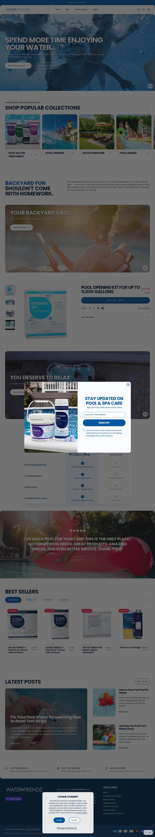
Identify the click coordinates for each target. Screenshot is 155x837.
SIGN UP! (104, 423)
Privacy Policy (81, 812)
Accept (59, 820)
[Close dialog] (128, 384)
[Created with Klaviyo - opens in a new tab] (77, 454)
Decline (74, 820)
